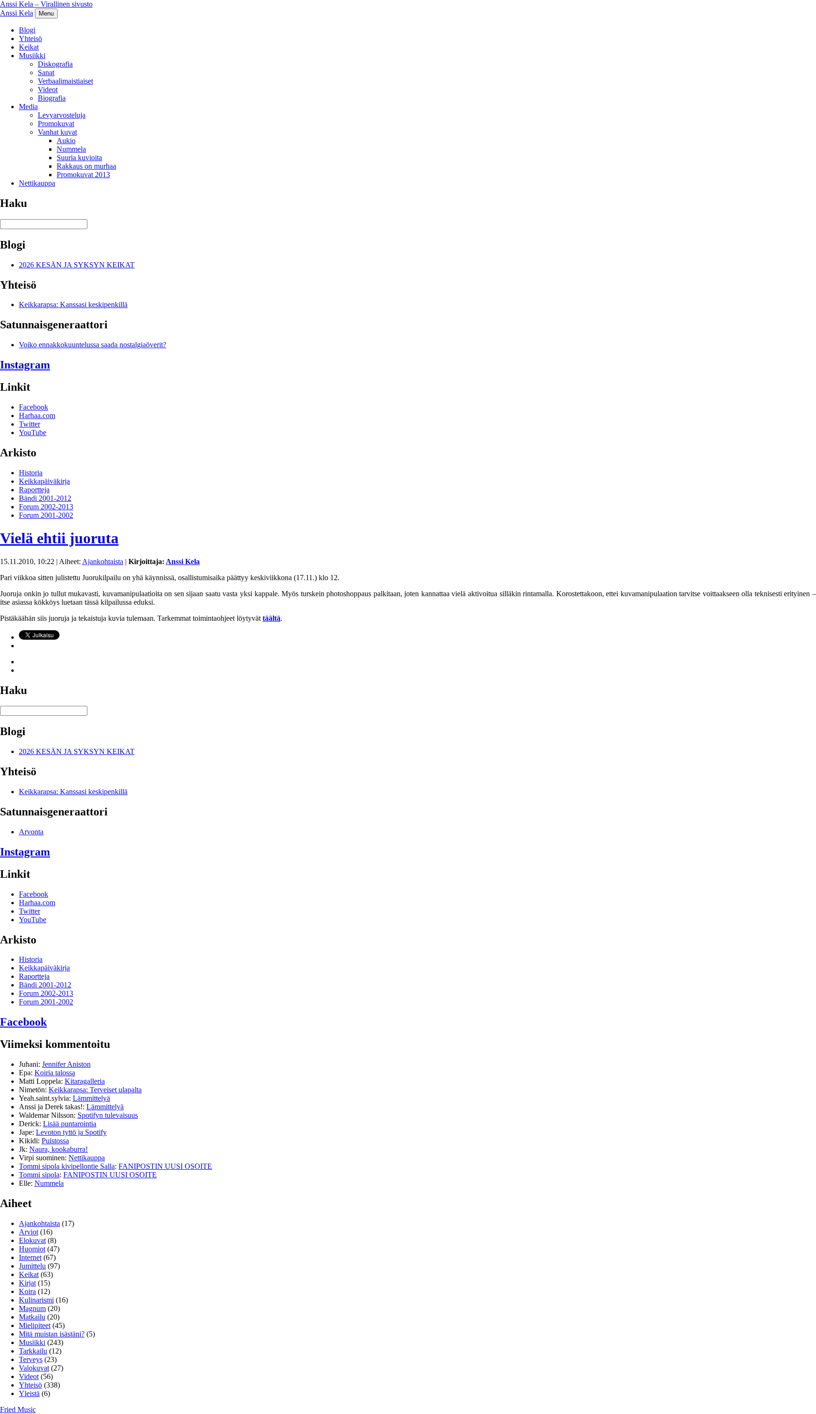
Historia (30, 473)
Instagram (25, 365)
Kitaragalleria (85, 1081)
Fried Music (18, 1409)
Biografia (52, 98)
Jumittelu (32, 1266)
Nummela (71, 149)
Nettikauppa (37, 183)
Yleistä (29, 1393)
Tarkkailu (33, 1351)
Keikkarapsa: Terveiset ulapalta (95, 1090)
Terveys (30, 1359)
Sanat (46, 73)
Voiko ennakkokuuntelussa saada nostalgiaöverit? (92, 345)
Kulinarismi (36, 1300)
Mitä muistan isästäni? (52, 1334)
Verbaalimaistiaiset (65, 81)
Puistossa (55, 1141)
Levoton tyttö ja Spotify (71, 1132)
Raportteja (34, 490)
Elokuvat (32, 1240)
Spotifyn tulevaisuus (107, 1115)
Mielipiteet (35, 1325)
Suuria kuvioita (79, 158)
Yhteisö (30, 38)
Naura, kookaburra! (58, 1149)
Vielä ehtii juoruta (59, 538)
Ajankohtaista (102, 561)
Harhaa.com (37, 415)
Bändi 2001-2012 (45, 498)
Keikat (29, 47)
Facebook (33, 407)
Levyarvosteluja (61, 115)
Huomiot (32, 1249)
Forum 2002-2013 (46, 507)
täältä (271, 618)
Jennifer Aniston (66, 1064)
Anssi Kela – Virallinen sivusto (46, 4)
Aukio (66, 141)
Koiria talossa (54, 1073)
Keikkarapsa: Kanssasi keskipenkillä (73, 304)
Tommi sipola (39, 1175)
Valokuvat (34, 1368)
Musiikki (32, 55)
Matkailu (32, 1317)
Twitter (29, 424)
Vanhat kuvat (57, 132)
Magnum (32, 1308)
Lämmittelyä (91, 1098)
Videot (48, 90)
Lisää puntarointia (69, 1124)
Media (28, 107)
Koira (27, 1291)
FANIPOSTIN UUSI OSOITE (165, 1166)
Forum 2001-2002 (46, 515)
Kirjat (27, 1283)
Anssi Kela (16, 13)
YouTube (32, 432)
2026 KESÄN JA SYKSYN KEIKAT (77, 265)
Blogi (27, 30)
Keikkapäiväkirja (44, 481)
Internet (30, 1257)
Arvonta (31, 832)
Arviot (28, 1232)
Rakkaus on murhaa (86, 166)
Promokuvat (56, 124)
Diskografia (55, 64)
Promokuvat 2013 (83, 175)
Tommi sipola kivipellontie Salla (67, 1166)
